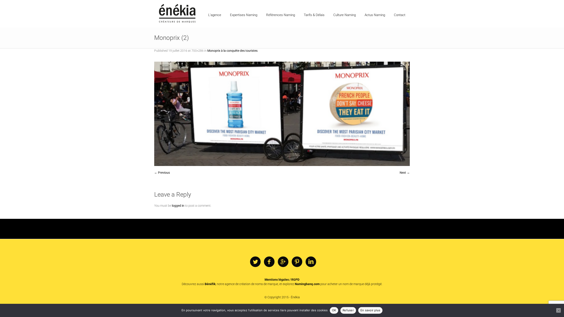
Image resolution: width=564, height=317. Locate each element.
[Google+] (283, 261)
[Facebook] (269, 261)
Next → (405, 172)
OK (334, 310)
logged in (178, 205)
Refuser (348, 310)
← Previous (162, 172)
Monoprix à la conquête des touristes (232, 50)
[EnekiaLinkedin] (310, 261)
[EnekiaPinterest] (296, 261)
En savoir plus (370, 310)
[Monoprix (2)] (282, 114)
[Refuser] (558, 310)
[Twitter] (255, 261)
